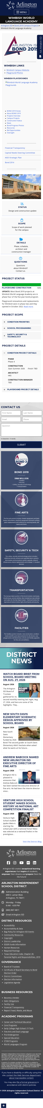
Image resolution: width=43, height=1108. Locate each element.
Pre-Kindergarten (11, 1034)
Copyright (8, 938)
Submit (21, 444)
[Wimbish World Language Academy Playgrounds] (21, 93)
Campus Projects (13, 118)
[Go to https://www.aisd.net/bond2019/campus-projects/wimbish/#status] (22, 208)
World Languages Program (15, 1044)
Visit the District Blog (32, 841)
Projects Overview (13, 116)
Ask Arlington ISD (40, 44)
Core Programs (10, 1025)
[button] (21, 12)
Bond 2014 (9, 162)
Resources (11, 128)
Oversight (10, 133)
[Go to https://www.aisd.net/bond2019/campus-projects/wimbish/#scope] (21, 226)
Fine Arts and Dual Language (16, 1031)
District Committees (13, 976)
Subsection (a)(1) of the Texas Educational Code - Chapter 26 (21, 1064)
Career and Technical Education (17, 1022)
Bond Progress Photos (15, 125)
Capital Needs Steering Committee (20, 153)
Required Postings (12, 950)
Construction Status (14, 121)
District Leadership (12, 941)
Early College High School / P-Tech (18, 1028)
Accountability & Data (13, 928)
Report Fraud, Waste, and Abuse (18, 1010)
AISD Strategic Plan (13, 157)
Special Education (11, 1038)
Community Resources (13, 935)
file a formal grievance (27, 1082)
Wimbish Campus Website (17, 70)
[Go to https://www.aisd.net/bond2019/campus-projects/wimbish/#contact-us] (20, 264)
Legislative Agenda (12, 982)
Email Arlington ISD (15, 914)
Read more (28, 306)
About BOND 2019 (14, 113)
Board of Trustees (12, 966)
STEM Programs (11, 1041)
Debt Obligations (11, 1001)
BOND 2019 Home (14, 111)
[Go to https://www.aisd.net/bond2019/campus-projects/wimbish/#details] (21, 245)
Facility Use (9, 1004)
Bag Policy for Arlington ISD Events (19, 931)
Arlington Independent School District (23, 1091)
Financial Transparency (15, 148)
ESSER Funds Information (15, 944)
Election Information (13, 979)
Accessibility (9, 925)
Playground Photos (14, 73)
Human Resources (12, 947)
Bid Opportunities (13, 130)
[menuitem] (8, 863)
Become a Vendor (11, 998)
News (9, 123)
